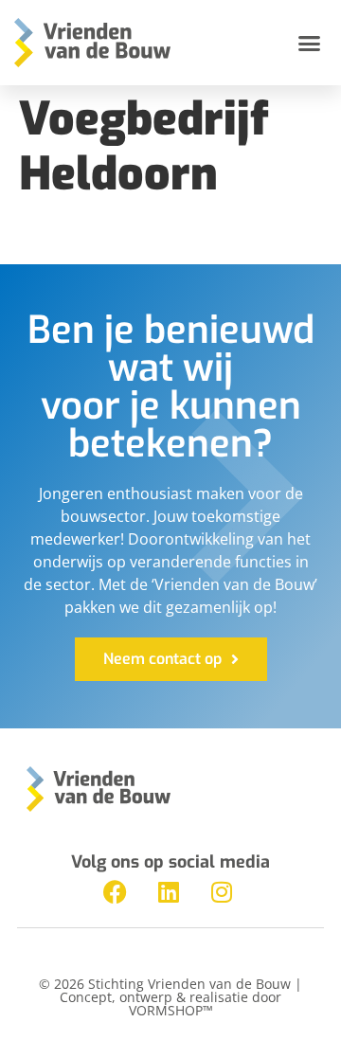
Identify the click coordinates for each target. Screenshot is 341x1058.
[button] (310, 43)
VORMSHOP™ (171, 1010)
